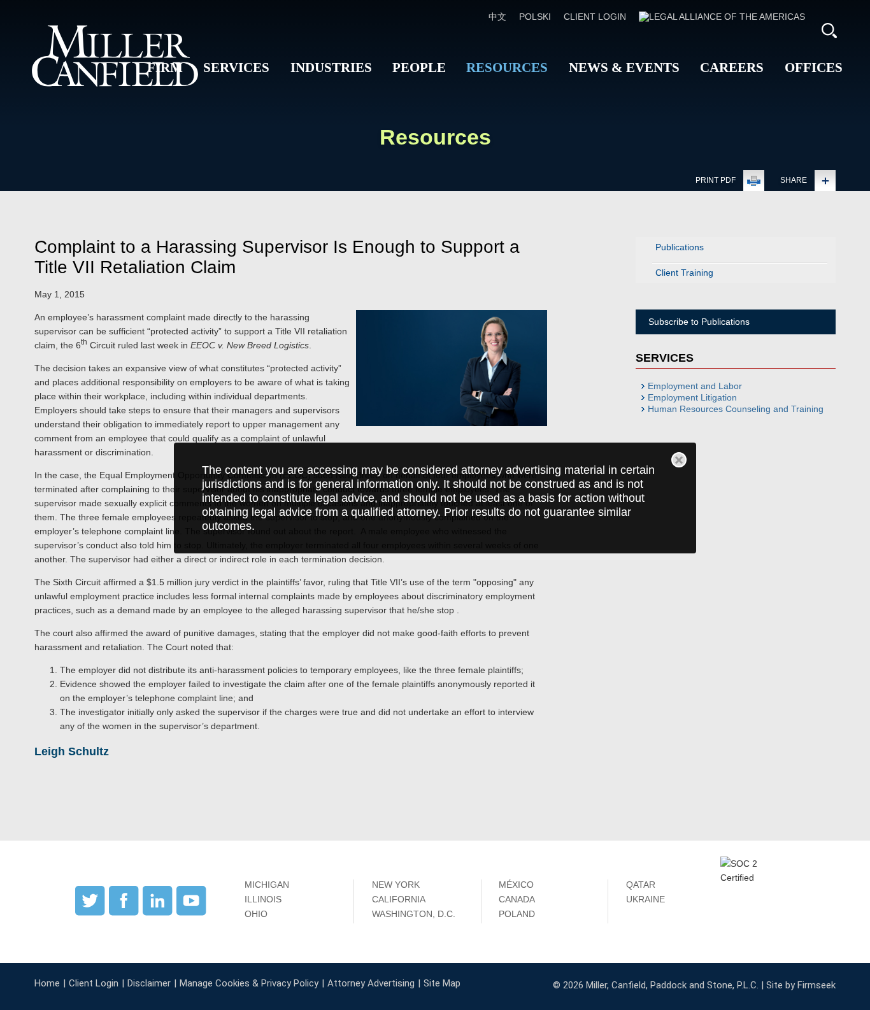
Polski (535, 16)
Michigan (267, 884)
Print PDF (715, 180)
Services (236, 67)
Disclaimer (149, 983)
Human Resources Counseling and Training (736, 409)
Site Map (442, 983)
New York (396, 884)
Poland (517, 914)
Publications (679, 247)
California (398, 899)
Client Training (684, 272)
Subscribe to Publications (699, 322)
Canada (517, 899)
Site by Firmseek (801, 985)
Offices (814, 67)
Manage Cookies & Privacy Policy (249, 983)
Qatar (640, 884)
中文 (497, 16)
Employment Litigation (692, 397)
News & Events (624, 67)
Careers (732, 67)
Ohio (256, 914)
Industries (331, 67)
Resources (507, 67)
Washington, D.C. (413, 914)
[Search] (829, 30)
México (516, 884)
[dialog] (435, 498)
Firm (165, 67)
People (419, 67)
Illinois (263, 899)
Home (47, 983)
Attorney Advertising (371, 983)
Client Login (595, 16)
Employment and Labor (695, 386)
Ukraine (645, 899)
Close (679, 459)
